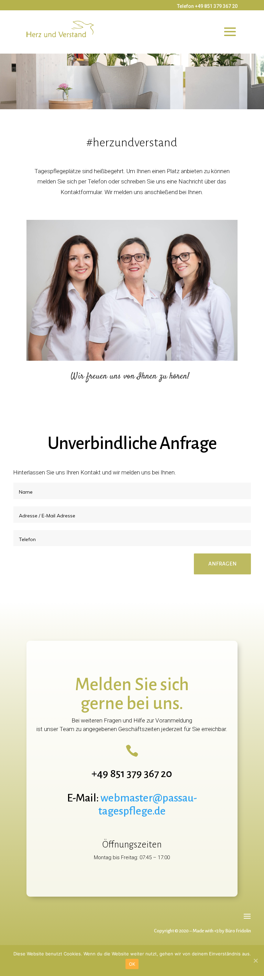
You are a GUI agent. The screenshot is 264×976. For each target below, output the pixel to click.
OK (132, 964)
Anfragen (222, 563)
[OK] (255, 960)
